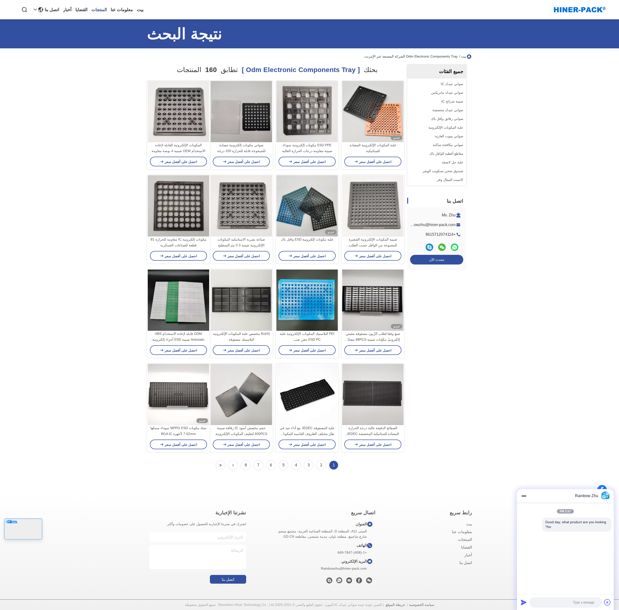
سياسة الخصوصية (421, 605)
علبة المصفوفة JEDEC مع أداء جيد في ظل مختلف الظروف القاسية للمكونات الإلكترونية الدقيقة (307, 433)
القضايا (81, 9)
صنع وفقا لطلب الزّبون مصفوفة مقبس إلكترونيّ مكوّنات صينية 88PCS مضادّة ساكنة (373, 339)
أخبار (67, 9)
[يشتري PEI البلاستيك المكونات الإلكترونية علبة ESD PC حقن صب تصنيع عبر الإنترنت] (307, 300)
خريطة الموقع (395, 605)
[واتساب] (454, 247)
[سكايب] (429, 247)
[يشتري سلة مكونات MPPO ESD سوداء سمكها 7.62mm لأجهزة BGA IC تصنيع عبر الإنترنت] (178, 394)
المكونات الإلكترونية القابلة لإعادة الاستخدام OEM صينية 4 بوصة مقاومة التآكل (178, 151)
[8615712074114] (339, 582)
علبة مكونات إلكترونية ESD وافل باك (307, 239)
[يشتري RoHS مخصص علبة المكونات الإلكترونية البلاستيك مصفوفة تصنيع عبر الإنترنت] (241, 300)
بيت (140, 9)
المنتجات (99, 9)
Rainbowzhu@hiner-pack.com (430, 225)
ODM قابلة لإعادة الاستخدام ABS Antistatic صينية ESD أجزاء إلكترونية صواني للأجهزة (178, 339)
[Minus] (524, 496)
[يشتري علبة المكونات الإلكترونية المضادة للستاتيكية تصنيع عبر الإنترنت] (373, 111)
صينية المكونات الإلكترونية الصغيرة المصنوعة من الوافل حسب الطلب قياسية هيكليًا (373, 245)
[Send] (524, 602)
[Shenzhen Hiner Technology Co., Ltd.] (579, 9)
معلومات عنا (122, 9)
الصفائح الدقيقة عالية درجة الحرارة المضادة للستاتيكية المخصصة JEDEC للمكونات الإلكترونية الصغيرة (373, 433)
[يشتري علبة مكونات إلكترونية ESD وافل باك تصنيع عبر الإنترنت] (307, 206)
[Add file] (607, 602)
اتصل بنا (52, 9)
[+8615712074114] (329, 582)
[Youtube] (349, 582)
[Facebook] (359, 582)
